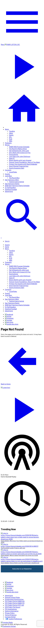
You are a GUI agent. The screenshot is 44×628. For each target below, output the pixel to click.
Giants (11, 135)
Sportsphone (13, 154)
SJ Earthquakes (10, 187)
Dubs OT (12, 158)
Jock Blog (8, 176)
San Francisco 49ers (12, 180)
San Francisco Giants (12, 184)
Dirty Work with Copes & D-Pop (19, 152)
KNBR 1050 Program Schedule (19, 147)
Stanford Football (11, 189)
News (7, 129)
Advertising (9, 191)
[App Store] (9, 322)
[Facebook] (9, 314)
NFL (10, 137)
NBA (10, 141)
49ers (11, 133)
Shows (7, 145)
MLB (10, 139)
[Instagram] (9, 318)
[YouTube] (8, 320)
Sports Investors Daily (16, 168)
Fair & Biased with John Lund (19, 151)
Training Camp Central (16, 182)
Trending (12, 131)
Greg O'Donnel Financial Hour (18, 166)
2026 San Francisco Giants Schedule (17, 185)
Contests (8, 170)
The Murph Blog (14, 178)
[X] (8, 316)
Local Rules (13, 172)
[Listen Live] (22, 408)
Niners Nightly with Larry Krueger (20, 160)
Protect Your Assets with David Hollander (23, 164)
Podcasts (8, 143)
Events (7, 174)
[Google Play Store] (11, 324)
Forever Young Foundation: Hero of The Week (24, 162)
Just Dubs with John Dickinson (19, 156)
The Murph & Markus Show (18, 149)
